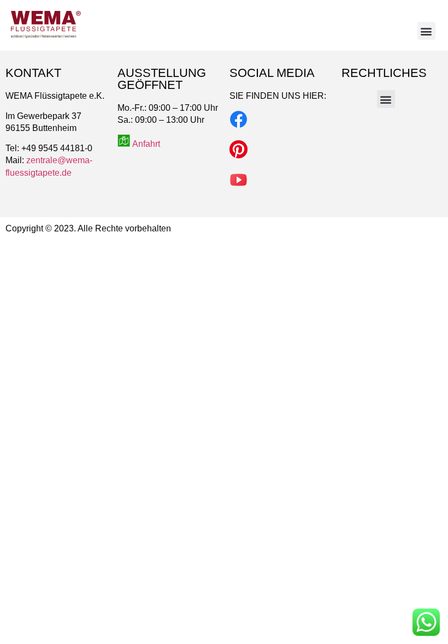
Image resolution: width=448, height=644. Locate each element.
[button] (426, 31)
